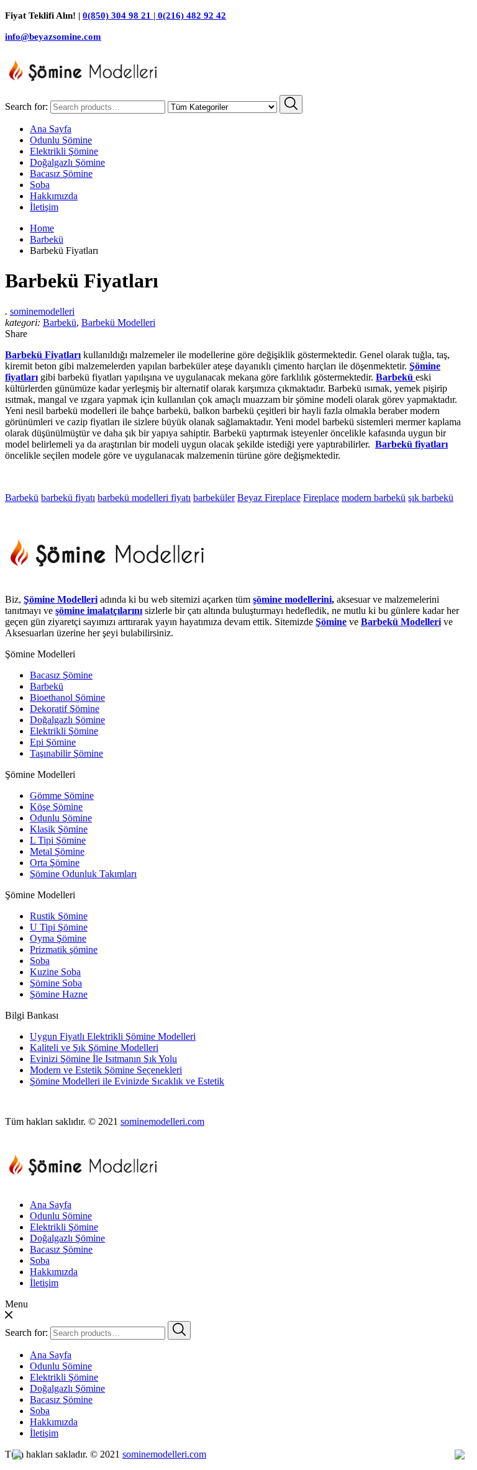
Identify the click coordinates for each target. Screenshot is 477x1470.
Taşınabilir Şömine (66, 753)
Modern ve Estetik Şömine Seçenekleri (106, 1070)
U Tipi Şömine (59, 927)
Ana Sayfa (50, 129)
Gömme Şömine (62, 795)
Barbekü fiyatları (411, 444)
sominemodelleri (42, 311)
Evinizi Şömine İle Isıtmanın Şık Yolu (103, 1058)
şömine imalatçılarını (98, 610)
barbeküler (214, 497)
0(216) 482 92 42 (192, 15)
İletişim (44, 207)
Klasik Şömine (59, 829)
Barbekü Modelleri (118, 322)
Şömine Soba (56, 983)
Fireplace (321, 497)
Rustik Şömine (59, 916)
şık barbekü (430, 497)
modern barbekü (374, 497)
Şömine (331, 621)
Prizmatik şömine (64, 949)
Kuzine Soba (55, 972)
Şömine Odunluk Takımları (83, 873)
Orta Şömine (55, 862)
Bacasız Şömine (61, 173)
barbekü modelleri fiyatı (144, 497)
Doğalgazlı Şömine (67, 162)
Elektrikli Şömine (64, 151)
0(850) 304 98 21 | (120, 15)
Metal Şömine (57, 851)
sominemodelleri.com (162, 1121)
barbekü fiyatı (68, 497)
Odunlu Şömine (61, 140)
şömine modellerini (292, 599)
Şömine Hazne (59, 994)
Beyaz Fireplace (269, 497)
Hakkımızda (54, 196)
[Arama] (290, 104)
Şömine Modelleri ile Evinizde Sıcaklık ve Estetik (127, 1081)
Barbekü (59, 322)
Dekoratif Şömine (64, 708)
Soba (40, 184)
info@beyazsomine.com (53, 37)
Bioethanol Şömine (67, 697)
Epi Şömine (53, 742)
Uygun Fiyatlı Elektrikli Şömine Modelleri (113, 1036)
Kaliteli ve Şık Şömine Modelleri (94, 1047)
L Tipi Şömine (58, 840)
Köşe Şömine (56, 806)
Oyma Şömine (58, 938)
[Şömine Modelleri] (83, 89)
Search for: (26, 106)
